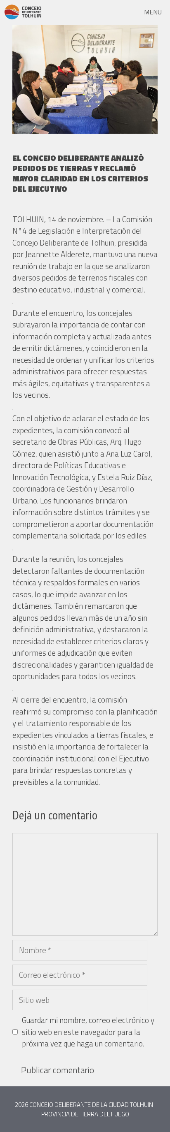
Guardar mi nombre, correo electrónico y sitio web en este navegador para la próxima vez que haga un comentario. (88, 1031)
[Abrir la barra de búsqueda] (114, 12)
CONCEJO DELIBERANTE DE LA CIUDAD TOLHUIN (91, 1104)
